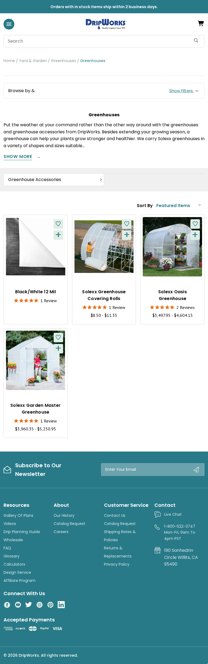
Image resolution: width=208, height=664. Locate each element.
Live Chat (173, 514)
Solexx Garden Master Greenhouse (35, 408)
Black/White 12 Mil (35, 292)
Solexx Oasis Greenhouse (172, 295)
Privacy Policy (116, 564)
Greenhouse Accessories (34, 179)
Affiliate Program (19, 580)
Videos (10, 523)
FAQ (7, 548)
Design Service (17, 572)
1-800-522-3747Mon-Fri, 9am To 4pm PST (179, 532)
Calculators (14, 564)
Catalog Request (69, 523)
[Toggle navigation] (9, 24)
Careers (61, 531)
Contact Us (114, 515)
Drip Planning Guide (22, 531)
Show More (18, 157)
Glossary (12, 556)
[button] (104, 91)
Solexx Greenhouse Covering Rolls (104, 295)
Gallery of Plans (18, 515)
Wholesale (13, 540)
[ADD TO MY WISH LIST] (58, 224)
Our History (64, 515)
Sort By (145, 205)
